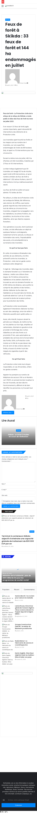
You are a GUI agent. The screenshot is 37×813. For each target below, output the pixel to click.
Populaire (5, 590)
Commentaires (29, 590)
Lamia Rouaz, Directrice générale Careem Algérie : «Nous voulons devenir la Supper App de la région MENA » (25, 610)
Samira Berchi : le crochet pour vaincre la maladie (24, 597)
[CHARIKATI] (9, 6)
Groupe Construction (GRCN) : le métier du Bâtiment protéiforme (23, 626)
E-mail (4, 489)
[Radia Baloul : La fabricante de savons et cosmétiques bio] (7, 645)
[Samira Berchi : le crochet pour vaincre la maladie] (7, 599)
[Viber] (7, 812)
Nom (4, 484)
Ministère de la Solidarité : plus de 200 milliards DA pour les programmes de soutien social (17, 577)
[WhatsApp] (4, 812)
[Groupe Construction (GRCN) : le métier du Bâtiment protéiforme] (7, 631)
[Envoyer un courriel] (27, 83)
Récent (16, 590)
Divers (8, 19)
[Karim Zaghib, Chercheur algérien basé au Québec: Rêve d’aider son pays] (7, 658)
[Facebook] (1, 812)
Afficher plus (7, 412)
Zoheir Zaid (23, 83)
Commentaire (6, 461)
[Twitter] (2, 812)
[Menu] (3, 6)
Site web (4, 495)
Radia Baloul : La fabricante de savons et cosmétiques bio (24, 643)
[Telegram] (6, 812)
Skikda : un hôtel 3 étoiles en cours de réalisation (18, 435)
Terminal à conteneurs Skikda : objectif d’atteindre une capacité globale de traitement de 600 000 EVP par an (18, 540)
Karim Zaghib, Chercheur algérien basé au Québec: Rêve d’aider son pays (24, 655)
